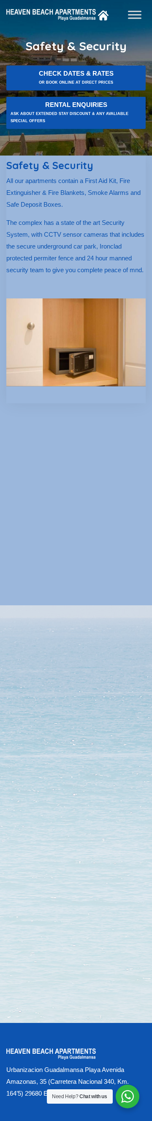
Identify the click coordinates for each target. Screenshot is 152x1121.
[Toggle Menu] (134, 15)
